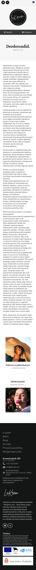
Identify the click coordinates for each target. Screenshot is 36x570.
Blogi (5, 440)
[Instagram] (7, 2)
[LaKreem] (18, 19)
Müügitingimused (12, 451)
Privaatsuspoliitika (13, 448)
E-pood (7, 432)
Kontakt (7, 444)
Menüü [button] (9, 32)
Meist (6, 436)
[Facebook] (3, 2)
